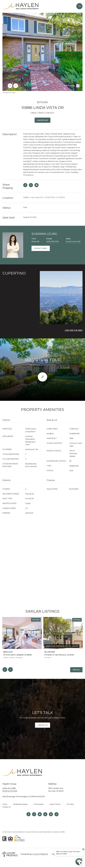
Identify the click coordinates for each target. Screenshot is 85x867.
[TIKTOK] (45, 814)
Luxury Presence (40, 854)
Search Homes (55, 804)
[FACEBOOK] (28, 814)
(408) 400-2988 (9, 788)
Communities (38, 804)
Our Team (70, 804)
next (15, 85)
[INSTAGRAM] (34, 814)
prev (10, 85)
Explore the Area (74, 330)
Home (4, 804)
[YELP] (56, 814)
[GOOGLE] (51, 814)
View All (76, 670)
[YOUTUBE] (40, 814)
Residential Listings (20, 804)
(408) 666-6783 (52, 242)
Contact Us (43, 725)
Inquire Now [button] (42, 120)
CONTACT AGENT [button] (40, 248)
